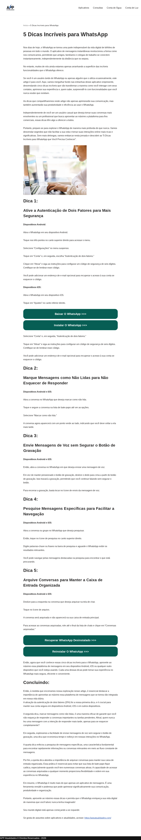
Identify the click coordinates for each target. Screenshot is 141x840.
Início (25, 25)
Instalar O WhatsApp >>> (70, 325)
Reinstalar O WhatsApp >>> (70, 651)
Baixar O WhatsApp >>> (70, 313)
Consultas (98, 8)
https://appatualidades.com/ (97, 818)
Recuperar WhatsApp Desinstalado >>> (70, 640)
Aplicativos (83, 8)
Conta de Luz (131, 8)
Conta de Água (114, 8)
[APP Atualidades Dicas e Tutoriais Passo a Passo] (10, 7)
